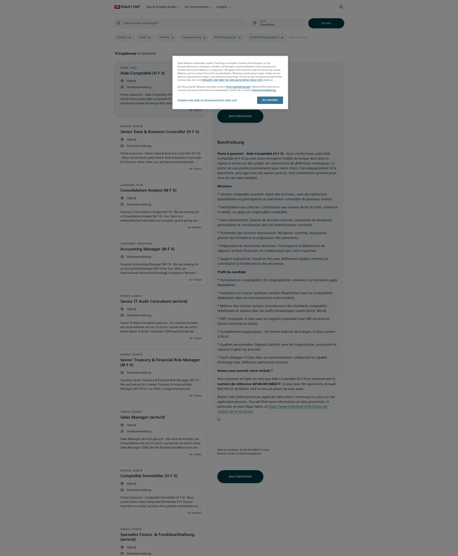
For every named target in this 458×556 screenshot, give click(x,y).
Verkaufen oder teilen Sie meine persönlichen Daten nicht (232, 80)
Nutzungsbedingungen (238, 87)
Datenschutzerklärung (264, 90)
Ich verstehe (270, 100)
